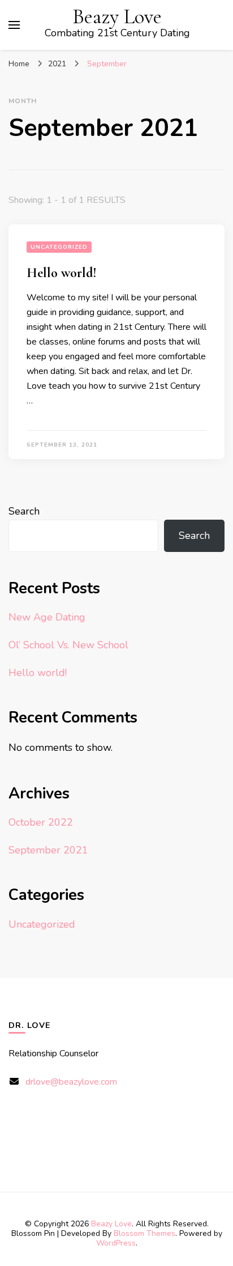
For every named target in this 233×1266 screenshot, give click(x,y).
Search (24, 511)
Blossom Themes (144, 1233)
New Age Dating (46, 617)
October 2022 (40, 822)
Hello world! (62, 273)
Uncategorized (59, 247)
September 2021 (48, 850)
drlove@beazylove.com (71, 1082)
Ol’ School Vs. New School (68, 645)
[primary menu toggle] (14, 25)
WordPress (116, 1243)
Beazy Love (117, 16)
